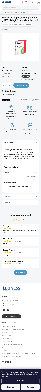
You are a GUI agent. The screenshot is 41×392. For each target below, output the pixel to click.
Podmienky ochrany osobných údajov (13, 329)
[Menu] (38, 2)
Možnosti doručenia (27, 79)
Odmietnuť (10, 387)
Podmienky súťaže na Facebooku (11, 356)
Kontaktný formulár (11, 316)
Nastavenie (20, 381)
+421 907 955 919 (11, 304)
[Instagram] (8, 309)
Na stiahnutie (6, 338)
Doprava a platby (7, 341)
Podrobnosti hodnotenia (25, 24)
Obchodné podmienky (8, 326)
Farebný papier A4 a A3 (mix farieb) (18, 186)
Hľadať (36, 7)
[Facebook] (3, 309)
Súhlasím (30, 387)
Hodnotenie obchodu (20, 215)
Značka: (5, 29)
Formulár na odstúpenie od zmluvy (12, 344)
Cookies (4, 350)
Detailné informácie (8, 95)
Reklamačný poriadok (8, 332)
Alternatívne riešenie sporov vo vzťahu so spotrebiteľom (18, 353)
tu (9, 376)
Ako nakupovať (6, 335)
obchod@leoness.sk (12, 301)
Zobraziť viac (20, 272)
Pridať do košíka (19, 85)
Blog (3, 347)
